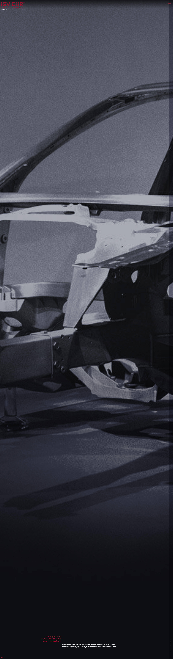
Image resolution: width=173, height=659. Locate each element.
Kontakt (170, 655)
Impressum (170, 650)
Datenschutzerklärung (170, 641)
